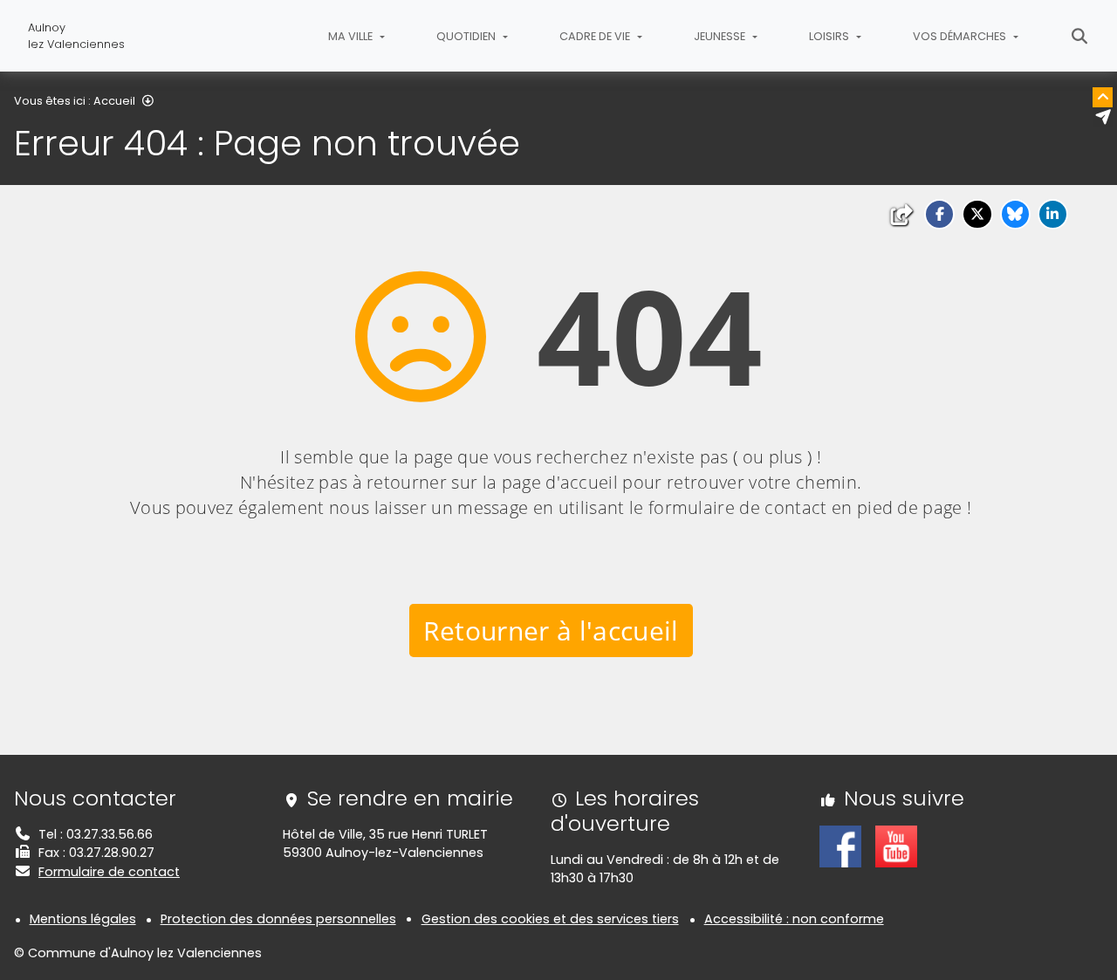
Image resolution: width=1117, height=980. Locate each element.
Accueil (114, 100)
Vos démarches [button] (961, 36)
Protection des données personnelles (278, 919)
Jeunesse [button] (721, 36)
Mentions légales (83, 919)
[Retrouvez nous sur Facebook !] (840, 845)
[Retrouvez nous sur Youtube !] (896, 845)
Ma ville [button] (351, 36)
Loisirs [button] (830, 36)
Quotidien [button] (467, 36)
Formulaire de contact (109, 872)
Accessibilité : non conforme (794, 919)
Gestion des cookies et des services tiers (550, 919)
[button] (939, 214)
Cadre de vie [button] (596, 36)
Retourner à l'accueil (551, 630)
